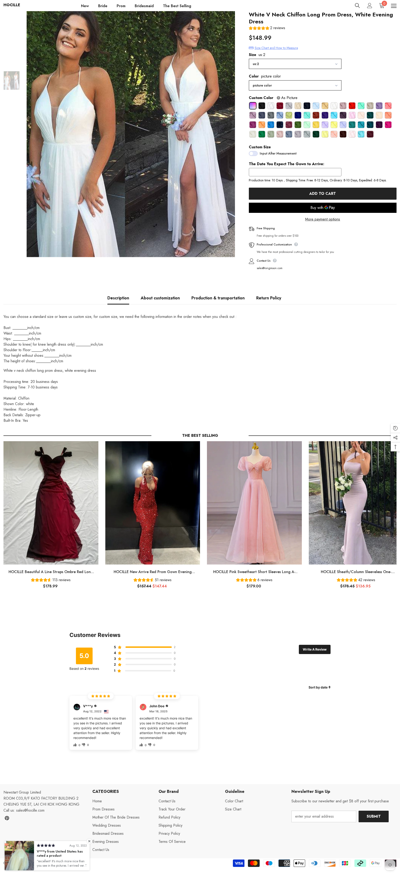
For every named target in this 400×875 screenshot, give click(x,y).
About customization (160, 298)
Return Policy (268, 298)
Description (118, 298)
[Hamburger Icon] (394, 6)
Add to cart (322, 193)
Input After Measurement (278, 153)
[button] (267, 28)
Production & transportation (218, 298)
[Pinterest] (6, 818)
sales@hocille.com (30, 810)
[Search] (357, 6)
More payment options (322, 219)
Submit (374, 816)
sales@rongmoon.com (269, 268)
